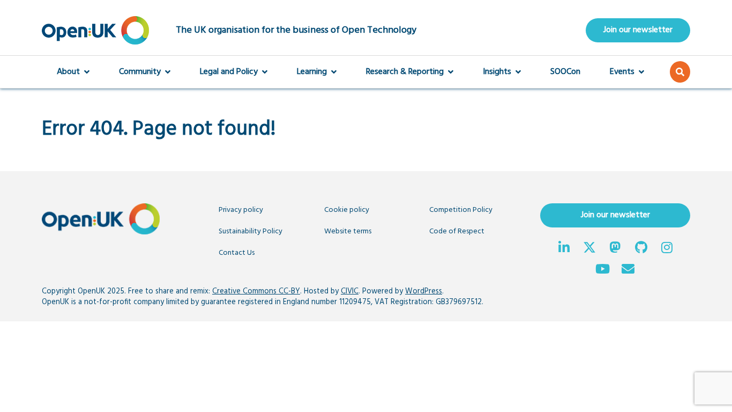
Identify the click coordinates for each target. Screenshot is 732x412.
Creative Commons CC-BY (256, 291)
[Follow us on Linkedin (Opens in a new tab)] (564, 249)
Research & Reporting (405, 71)
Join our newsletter (638, 30)
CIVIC (349, 291)
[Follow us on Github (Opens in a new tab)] (641, 249)
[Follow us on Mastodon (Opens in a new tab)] (615, 249)
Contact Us (237, 253)
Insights (497, 71)
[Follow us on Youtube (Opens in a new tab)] (602, 270)
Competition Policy (460, 210)
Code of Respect (456, 231)
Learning (312, 71)
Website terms (347, 231)
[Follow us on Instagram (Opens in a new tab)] (667, 249)
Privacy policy (241, 210)
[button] (680, 72)
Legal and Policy (229, 71)
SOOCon (565, 72)
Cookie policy (346, 210)
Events (622, 71)
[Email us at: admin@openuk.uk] (628, 270)
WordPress (423, 291)
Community (140, 71)
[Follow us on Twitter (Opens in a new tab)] (589, 249)
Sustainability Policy (250, 231)
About (68, 71)
